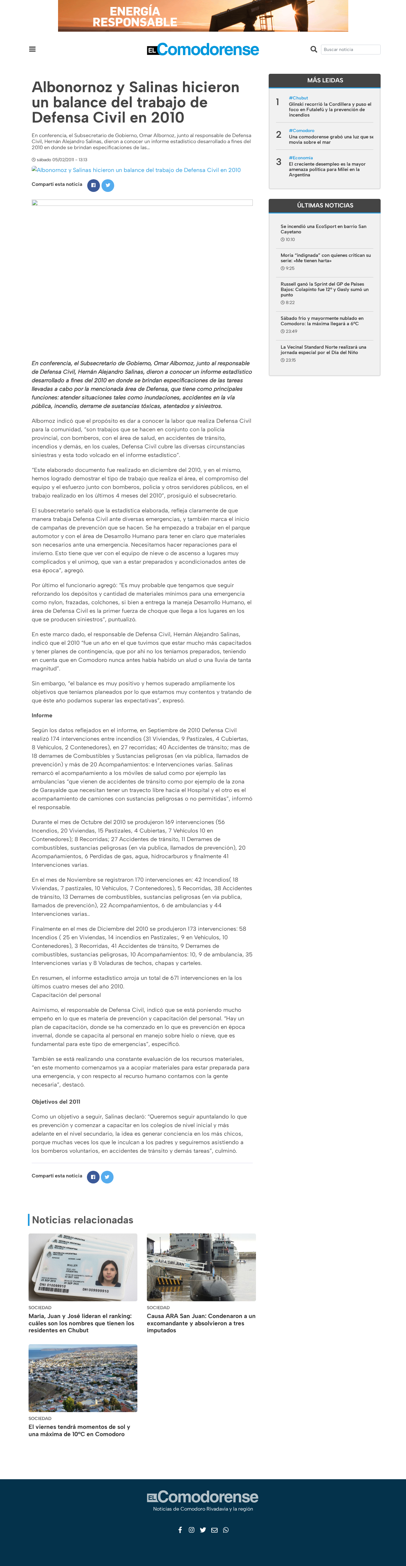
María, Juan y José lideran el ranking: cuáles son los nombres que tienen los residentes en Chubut (81, 1323)
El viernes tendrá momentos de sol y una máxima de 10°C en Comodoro (79, 1430)
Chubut (300, 98)
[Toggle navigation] (32, 49)
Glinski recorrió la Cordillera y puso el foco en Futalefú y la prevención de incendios (330, 109)
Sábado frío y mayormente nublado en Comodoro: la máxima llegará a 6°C (322, 321)
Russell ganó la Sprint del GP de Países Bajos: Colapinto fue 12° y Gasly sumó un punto (325, 289)
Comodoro (303, 130)
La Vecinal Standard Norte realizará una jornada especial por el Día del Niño (323, 349)
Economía (303, 158)
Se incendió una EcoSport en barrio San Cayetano (323, 229)
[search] (351, 49)
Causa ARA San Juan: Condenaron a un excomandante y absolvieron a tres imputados (201, 1323)
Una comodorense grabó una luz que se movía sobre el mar (331, 139)
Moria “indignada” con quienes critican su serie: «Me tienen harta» (326, 257)
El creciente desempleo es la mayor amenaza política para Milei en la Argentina (327, 169)
